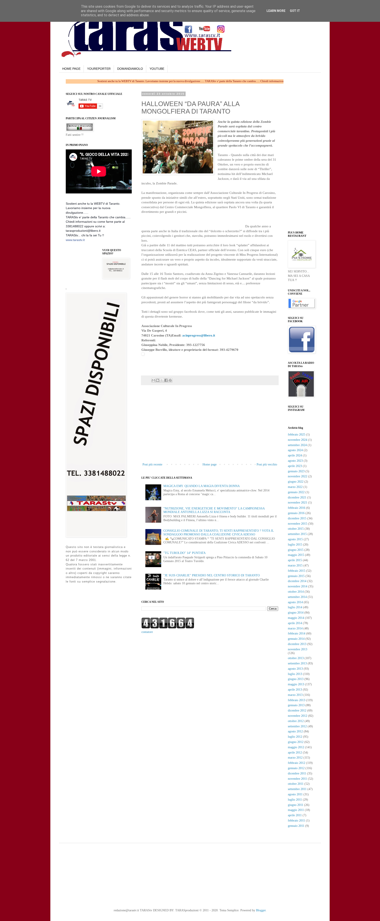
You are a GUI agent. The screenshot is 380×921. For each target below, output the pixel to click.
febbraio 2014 (296, 633)
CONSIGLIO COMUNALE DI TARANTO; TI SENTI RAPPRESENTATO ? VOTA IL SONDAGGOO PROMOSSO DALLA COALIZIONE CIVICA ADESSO (218, 532)
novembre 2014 (297, 586)
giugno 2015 (295, 549)
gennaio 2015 (296, 576)
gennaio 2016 (296, 513)
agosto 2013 (295, 668)
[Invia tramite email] (153, 380)
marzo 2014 (295, 628)
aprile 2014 (295, 623)
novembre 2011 (297, 778)
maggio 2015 (296, 555)
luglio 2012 (295, 736)
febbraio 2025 (296, 434)
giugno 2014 (295, 612)
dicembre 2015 (297, 518)
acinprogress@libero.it (198, 335)
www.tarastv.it (75, 240)
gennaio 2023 (296, 471)
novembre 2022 (297, 476)
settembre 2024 (297, 445)
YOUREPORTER (99, 68)
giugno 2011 (295, 805)
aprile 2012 (295, 752)
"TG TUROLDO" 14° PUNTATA (184, 553)
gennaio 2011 (296, 825)
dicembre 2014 (297, 581)
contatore (147, 632)
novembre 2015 (297, 523)
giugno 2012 (295, 742)
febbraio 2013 (296, 700)
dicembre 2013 (297, 644)
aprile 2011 (295, 815)
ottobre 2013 (296, 658)
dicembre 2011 (297, 773)
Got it (295, 11)
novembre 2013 (297, 649)
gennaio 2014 (296, 638)
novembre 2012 (297, 715)
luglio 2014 (295, 607)
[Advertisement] (192, 220)
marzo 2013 (295, 695)
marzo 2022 (295, 487)
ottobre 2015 (296, 528)
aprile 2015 (295, 560)
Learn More (276, 11)
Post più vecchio (267, 464)
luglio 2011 (295, 799)
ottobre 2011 (295, 783)
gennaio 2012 (296, 768)
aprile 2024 (295, 455)
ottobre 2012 (296, 721)
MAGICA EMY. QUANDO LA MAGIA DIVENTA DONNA (201, 486)
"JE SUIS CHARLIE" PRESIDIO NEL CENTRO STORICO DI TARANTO (211, 575)
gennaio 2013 (296, 705)
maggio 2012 (296, 747)
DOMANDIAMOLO (130, 68)
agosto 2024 (295, 450)
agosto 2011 (295, 794)
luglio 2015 (295, 544)
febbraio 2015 (296, 570)
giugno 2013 (295, 679)
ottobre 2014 (296, 591)
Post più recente (152, 464)
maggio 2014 (296, 618)
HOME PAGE (71, 68)
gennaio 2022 (296, 492)
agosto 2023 (295, 460)
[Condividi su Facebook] (166, 380)
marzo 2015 (295, 565)
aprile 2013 (295, 689)
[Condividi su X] (162, 380)
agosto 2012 (295, 731)
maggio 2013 (296, 684)
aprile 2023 (295, 466)
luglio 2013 (295, 674)
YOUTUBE (157, 68)
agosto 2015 (295, 539)
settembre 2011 (297, 789)
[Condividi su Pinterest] (170, 380)
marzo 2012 (295, 757)
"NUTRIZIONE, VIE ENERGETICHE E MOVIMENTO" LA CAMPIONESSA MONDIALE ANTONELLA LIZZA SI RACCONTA (214, 510)
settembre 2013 (297, 663)
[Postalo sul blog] (157, 380)
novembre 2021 (297, 502)
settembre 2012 (297, 726)
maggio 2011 (296, 810)
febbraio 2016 (296, 507)
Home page (210, 464)
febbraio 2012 (296, 763)
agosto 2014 (295, 602)
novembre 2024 (297, 439)
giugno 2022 (295, 481)
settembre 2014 (297, 597)
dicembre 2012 (297, 710)
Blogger (261, 910)
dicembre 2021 (297, 497)
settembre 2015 (297, 534)
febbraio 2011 (296, 820)
